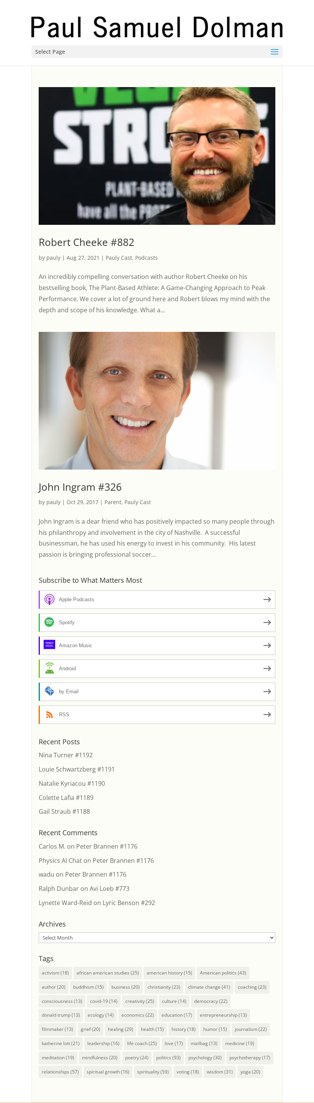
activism (55, 972)
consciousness (62, 1001)
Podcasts (146, 257)
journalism (251, 1029)
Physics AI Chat (60, 860)
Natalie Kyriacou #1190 (72, 783)
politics (168, 1057)
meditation (58, 1057)
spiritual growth (108, 1071)
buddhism (88, 987)
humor (215, 1029)
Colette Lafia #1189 (66, 797)
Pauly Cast (119, 257)
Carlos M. (52, 846)
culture (174, 1001)
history (184, 1029)
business (125, 987)
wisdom (220, 1071)
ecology (101, 1015)
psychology (205, 1057)
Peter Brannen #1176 (106, 846)
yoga (250, 1071)
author (53, 987)
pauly (53, 257)
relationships (60, 1071)
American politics (223, 972)
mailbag (204, 1043)
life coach (142, 1043)
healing (120, 1029)
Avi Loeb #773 (109, 888)
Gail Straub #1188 (64, 811)
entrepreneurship (223, 1015)
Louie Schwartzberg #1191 (77, 769)
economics (137, 1015)
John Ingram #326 (80, 487)
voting (188, 1071)
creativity (139, 1001)
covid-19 (104, 1001)
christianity (163, 987)
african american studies (108, 972)
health (152, 1029)
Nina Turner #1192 (66, 755)
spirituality (153, 1071)
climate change (209, 987)
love (174, 1043)
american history (169, 972)
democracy (210, 1001)
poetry (137, 1057)
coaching (252, 987)
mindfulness (100, 1057)
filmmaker (57, 1029)
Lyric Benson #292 (129, 903)
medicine (239, 1043)
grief (90, 1029)
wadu (46, 874)
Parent (113, 502)
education (177, 1015)
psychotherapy (249, 1057)
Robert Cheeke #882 (86, 242)
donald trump (61, 1015)
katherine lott (61, 1043)
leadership (103, 1043)
